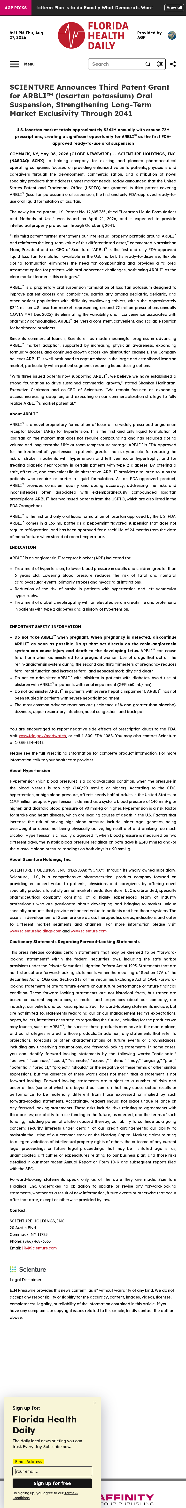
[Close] (94, 1403)
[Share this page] (173, 64)
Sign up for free (52, 1483)
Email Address (28, 1461)
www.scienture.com (89, 931)
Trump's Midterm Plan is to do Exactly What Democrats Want (84, 7)
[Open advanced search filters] (159, 64)
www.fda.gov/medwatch (42, 735)
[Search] (148, 64)
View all (174, 7)
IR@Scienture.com (39, 1248)
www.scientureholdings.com (35, 931)
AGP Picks (16, 7)
